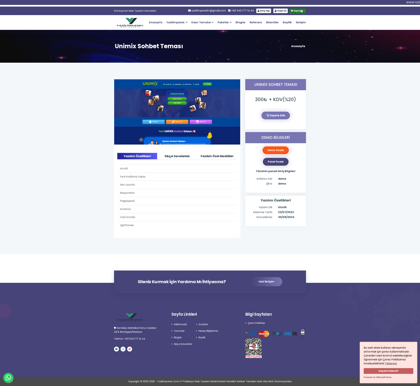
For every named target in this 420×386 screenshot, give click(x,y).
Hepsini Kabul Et (388, 371)
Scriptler (203, 324)
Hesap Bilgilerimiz (208, 331)
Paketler (224, 22)
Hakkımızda (180, 324)
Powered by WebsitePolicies (378, 377)
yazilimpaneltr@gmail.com (208, 10)
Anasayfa (155, 22)
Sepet (297, 10)
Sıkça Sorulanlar (183, 344)
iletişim (301, 22)
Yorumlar (179, 331)
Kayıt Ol (281, 10)
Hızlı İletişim (266, 281)
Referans (256, 22)
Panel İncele (276, 162)
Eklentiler (272, 22)
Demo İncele (275, 150)
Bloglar (241, 22)
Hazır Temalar (201, 22)
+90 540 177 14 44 (242, 10)
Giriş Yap (264, 10)
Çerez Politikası (256, 323)
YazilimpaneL (175, 22)
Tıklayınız (391, 363)
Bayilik (287, 22)
